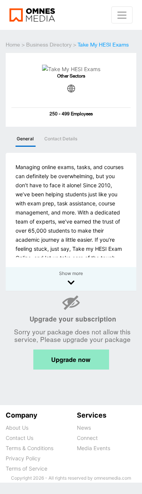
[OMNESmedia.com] (32, 14)
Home (13, 45)
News (84, 427)
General (25, 138)
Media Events (93, 448)
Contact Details (60, 138)
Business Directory (49, 45)
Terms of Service (26, 468)
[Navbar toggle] (122, 14)
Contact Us (19, 438)
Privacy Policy (23, 458)
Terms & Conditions (29, 448)
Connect (87, 438)
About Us (17, 427)
